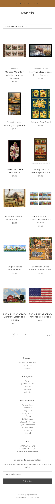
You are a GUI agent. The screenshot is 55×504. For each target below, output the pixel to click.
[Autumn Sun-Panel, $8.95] (40, 104)
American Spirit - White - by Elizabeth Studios (40, 219)
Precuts (27, 386)
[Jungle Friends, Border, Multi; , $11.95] (14, 248)
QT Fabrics (27, 430)
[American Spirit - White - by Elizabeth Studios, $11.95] (40, 198)
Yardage (27, 389)
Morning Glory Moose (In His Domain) (40, 73)
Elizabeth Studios (27, 422)
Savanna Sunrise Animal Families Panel (40, 268)
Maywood (27, 410)
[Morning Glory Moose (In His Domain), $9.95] (40, 50)
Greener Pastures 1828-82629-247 (14, 218)
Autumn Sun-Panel (41, 122)
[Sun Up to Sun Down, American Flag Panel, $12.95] (40, 296)
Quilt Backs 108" (27, 384)
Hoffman (27, 416)
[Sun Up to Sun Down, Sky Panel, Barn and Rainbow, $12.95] (14, 296)
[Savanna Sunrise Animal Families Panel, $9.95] (40, 248)
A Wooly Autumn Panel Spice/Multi (40, 171)
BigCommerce (32, 495)
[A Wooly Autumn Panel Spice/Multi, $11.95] (40, 151)
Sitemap (27, 368)
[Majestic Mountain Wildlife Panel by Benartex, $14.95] (14, 50)
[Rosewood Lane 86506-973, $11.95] (14, 151)
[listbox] (20, 26)
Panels (28, 381)
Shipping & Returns (27, 362)
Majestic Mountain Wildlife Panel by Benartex (14, 75)
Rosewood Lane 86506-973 (14, 171)
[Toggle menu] (3, 3)
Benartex (28, 408)
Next (48, 335)
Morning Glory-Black (14, 125)
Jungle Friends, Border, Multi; (14, 268)
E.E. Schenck (27, 419)
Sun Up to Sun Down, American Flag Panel (40, 315)
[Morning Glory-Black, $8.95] (14, 104)
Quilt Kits (27, 392)
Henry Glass (27, 413)
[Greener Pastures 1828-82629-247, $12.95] (14, 198)
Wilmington (27, 405)
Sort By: (7, 26)
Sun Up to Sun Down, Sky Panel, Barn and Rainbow (14, 317)
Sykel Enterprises (27, 425)
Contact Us (27, 365)
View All (27, 433)
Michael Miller (27, 427)
